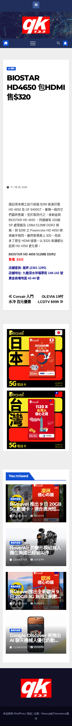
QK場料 (11, 69)
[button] (58, 43)
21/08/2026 (20, 647)
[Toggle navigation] (33, 43)
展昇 (26, 267)
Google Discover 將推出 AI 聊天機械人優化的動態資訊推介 (35, 640)
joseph (39, 516)
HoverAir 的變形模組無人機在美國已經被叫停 (35, 550)
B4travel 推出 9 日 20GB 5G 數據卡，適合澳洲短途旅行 (35, 509)
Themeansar (60, 713)
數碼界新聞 (15, 499)
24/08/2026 (20, 516)
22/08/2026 (20, 559)
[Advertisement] (36, 146)
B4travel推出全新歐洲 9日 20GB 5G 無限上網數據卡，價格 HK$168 (36, 596)
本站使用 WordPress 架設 (18, 713)
